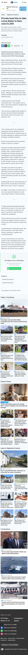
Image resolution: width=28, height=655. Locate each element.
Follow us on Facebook (10, 627)
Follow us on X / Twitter (10, 624)
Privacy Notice (20, 638)
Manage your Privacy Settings (10, 644)
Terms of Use (11, 638)
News (3, 14)
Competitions (18, 618)
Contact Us (4, 640)
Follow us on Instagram (10, 633)
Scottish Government (8, 279)
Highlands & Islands (13, 14)
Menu (5, 2)
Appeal (16, 620)
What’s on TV (5, 620)
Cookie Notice (11, 640)
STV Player (4, 618)
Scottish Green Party (7, 282)
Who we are (4, 638)
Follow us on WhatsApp (10, 630)
